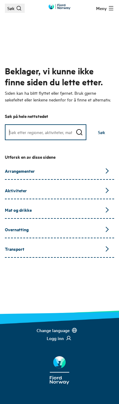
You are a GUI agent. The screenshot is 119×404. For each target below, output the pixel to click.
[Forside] (59, 365)
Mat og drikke (18, 210)
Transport (14, 249)
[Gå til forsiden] (59, 7)
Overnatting (17, 229)
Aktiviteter (16, 190)
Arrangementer (20, 171)
